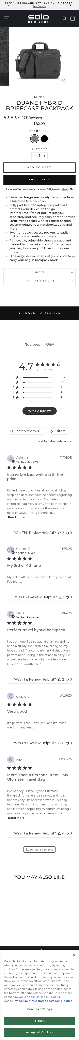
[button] (59, 533)
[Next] (70, 5)
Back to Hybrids (42, 313)
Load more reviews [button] (39, 849)
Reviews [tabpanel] (32, 344)
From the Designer (39, 280)
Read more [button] (16, 517)
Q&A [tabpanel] (50, 344)
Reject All (39, 1020)
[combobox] (54, 441)
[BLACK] (19, 932)
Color (39, 131)
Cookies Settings (39, 1009)
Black (44, 139)
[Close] (74, 955)
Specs (39, 272)
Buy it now (39, 179)
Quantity (39, 148)
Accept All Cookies (39, 1032)
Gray (35, 139)
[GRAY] (14, 932)
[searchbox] (26, 431)
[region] (39, 377)
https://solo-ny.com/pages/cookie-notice (43, 1000)
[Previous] (8, 5)
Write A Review (39, 411)
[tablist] (39, 344)
